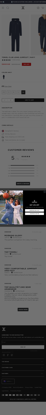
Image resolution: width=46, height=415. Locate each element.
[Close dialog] (45, 192)
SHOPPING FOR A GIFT (34, 210)
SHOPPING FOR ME (34, 213)
